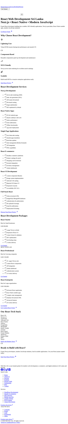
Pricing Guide (8, 381)
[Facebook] (2, 370)
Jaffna (6, 416)
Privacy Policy (16, 422)
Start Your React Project (7, 357)
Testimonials (7, 383)
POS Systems (8, 400)
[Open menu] (22, 15)
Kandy (6, 411)
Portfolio (16, 7)
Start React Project (6, 83)
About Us (7, 7)
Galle (5, 413)
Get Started (4, 245)
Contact (6, 386)
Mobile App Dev (9, 397)
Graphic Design (8, 398)
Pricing (21, 7)
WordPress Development (11, 392)
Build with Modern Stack (8, 341)
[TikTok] (7, 370)
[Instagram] (4, 370)
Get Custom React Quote (8, 308)
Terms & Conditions (6, 422)
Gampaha (7, 409)
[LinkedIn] (9, 370)
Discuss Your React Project (8, 212)
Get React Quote (5, 31)
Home (2, 7)
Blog (5, 384)
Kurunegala (7, 414)
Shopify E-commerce (10, 394)
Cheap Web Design (9, 402)
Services (12, 7)
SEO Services (8, 395)
